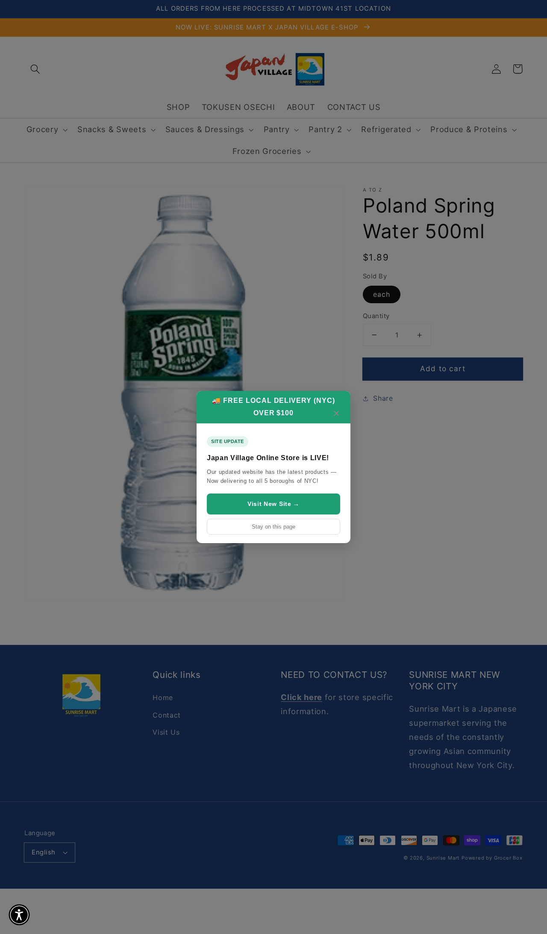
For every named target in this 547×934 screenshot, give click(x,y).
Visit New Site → (273, 503)
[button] (19, 914)
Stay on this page (273, 526)
